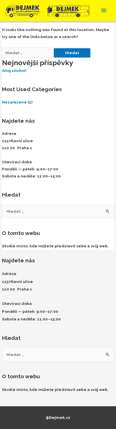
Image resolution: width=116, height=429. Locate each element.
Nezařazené (14, 102)
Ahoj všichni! (14, 70)
